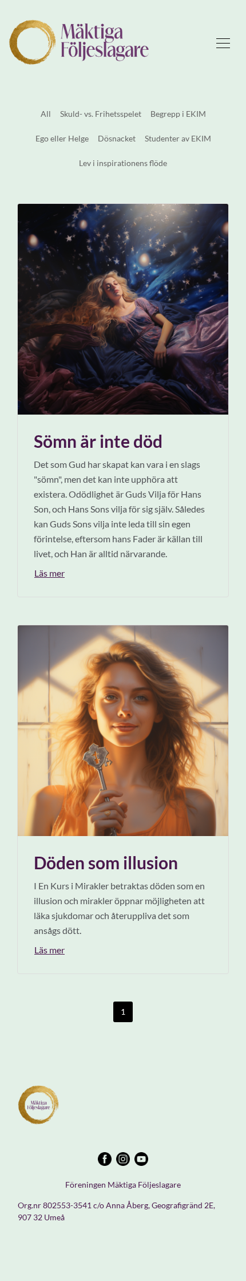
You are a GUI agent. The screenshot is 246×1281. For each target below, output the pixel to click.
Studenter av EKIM (178, 138)
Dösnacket (117, 138)
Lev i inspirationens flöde (123, 163)
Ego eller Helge (62, 138)
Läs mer (49, 572)
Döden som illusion (106, 862)
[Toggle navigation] (223, 42)
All (46, 114)
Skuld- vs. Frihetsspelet (100, 114)
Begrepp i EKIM (178, 114)
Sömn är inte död (98, 441)
